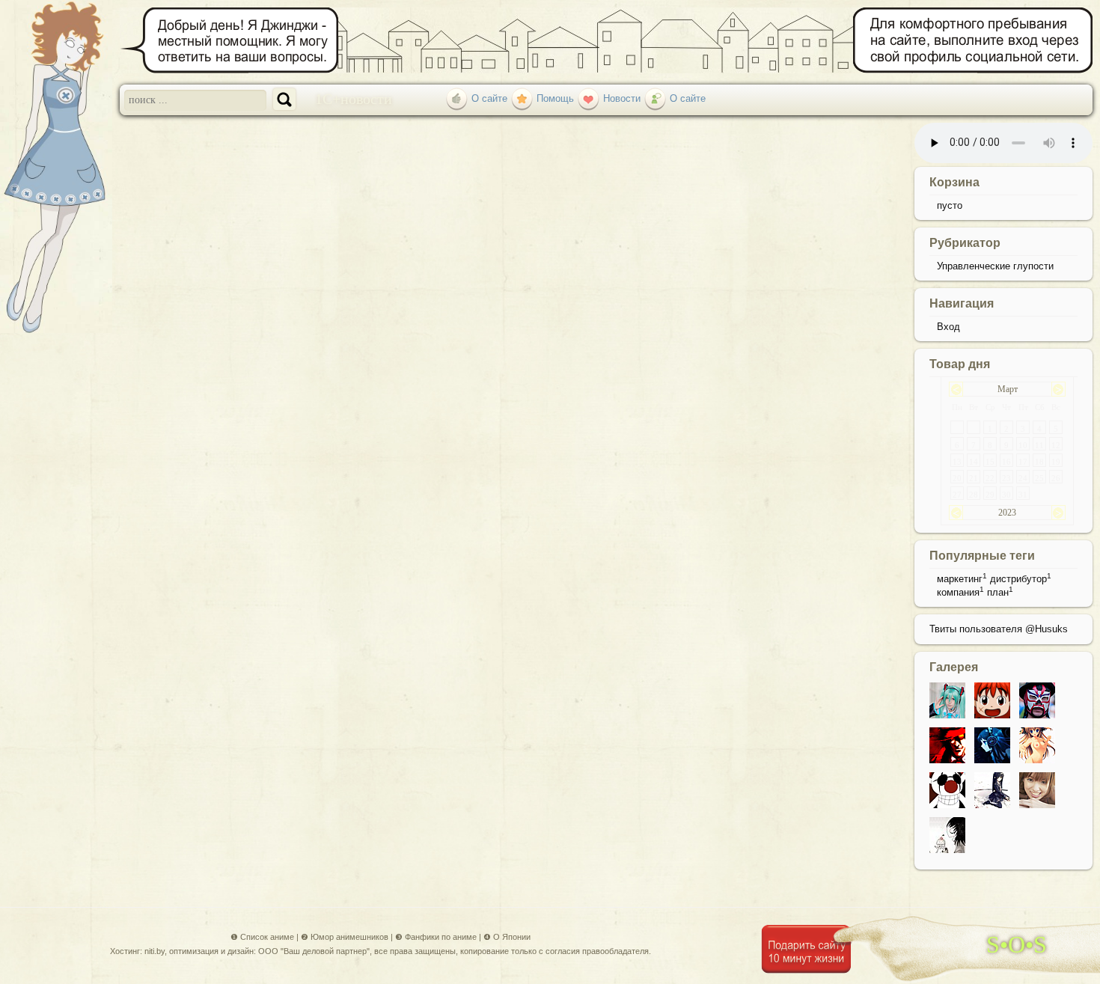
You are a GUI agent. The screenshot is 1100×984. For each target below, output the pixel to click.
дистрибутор (1018, 578)
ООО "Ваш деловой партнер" (314, 951)
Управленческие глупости (995, 266)
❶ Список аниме (262, 936)
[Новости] (588, 98)
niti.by (154, 951)
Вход (948, 326)
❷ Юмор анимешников (344, 936)
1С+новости (353, 98)
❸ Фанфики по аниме (436, 936)
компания (958, 592)
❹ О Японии (507, 936)
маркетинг (960, 578)
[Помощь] (522, 98)
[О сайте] (456, 98)
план (998, 592)
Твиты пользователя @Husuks (998, 629)
